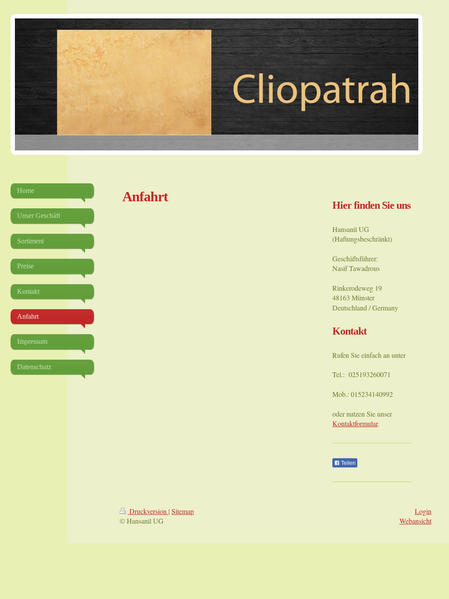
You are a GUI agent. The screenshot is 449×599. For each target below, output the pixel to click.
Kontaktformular (355, 423)
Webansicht (415, 520)
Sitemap (182, 511)
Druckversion (148, 511)
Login (423, 511)
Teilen (348, 463)
